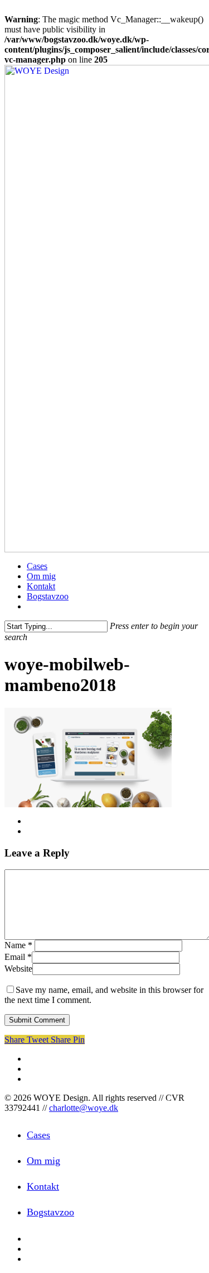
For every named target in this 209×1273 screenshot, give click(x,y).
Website (18, 968)
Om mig (43, 1160)
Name (18, 945)
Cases (38, 1135)
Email (18, 957)
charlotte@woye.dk (83, 1108)
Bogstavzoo (50, 1212)
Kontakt (43, 1186)
